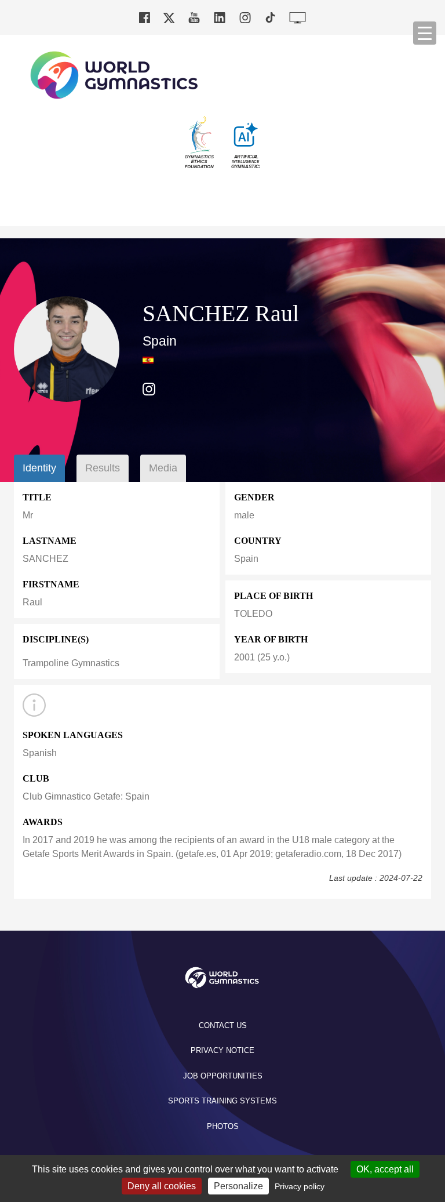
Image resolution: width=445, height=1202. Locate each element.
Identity (39, 468)
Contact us (223, 1025)
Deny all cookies (161, 1186)
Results (102, 468)
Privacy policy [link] (299, 1186)
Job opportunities (222, 1076)
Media (163, 468)
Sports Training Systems (222, 1100)
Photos (223, 1126)
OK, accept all (385, 1169)
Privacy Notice (222, 1050)
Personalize (238, 1186)
